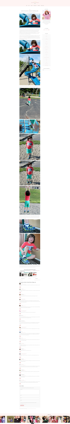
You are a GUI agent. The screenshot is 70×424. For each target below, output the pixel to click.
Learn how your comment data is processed (31, 408)
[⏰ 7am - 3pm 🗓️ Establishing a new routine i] (45, 419)
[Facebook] (45, 29)
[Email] (48, 29)
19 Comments (29, 278)
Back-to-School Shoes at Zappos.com (29, 10)
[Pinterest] (47, 29)
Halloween (46, 49)
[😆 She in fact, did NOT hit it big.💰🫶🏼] (59, 419)
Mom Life (46, 54)
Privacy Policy (35, 5)
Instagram (39, 5)
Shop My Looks (42, 5)
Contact (32, 5)
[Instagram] (46, 29)
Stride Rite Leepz (22, 37)
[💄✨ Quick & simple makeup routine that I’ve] (52, 419)
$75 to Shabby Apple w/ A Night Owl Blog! (26, 276)
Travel (46, 62)
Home (26, 5)
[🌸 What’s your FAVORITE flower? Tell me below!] (66, 419)
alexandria (22, 343)
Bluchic (28, 414)
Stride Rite (37, 32)
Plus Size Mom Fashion (46, 57)
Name (21, 395)
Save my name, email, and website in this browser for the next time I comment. (28, 402)
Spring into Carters (21, 276)
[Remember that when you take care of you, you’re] (31, 419)
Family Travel (46, 46)
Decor (46, 41)
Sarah (21, 305)
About (29, 5)
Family (30, 9)
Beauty (46, 36)
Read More (46, 24)
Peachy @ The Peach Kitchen (23, 353)
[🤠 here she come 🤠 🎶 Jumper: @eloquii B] (24, 419)
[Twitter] (44, 29)
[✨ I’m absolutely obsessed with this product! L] (17, 419)
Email (21, 397)
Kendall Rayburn (23, 414)
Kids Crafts (47, 39)
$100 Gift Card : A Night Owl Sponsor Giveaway (35, 276)
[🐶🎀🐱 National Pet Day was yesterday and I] (10, 419)
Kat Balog (22, 364)
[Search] (50, 69)
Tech (46, 60)
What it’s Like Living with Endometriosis (30, 276)
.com (26, 12)
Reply (20, 292)
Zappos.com (37, 270)
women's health (46, 65)
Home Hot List (46, 52)
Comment (21, 389)
